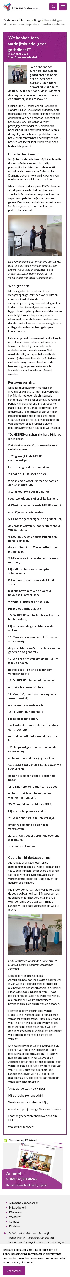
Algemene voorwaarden (23, 1202)
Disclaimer (15, 1212)
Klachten (14, 1226)
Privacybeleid (17, 1207)
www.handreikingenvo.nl (43, 109)
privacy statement (22, 1262)
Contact (14, 1221)
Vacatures (15, 1216)
